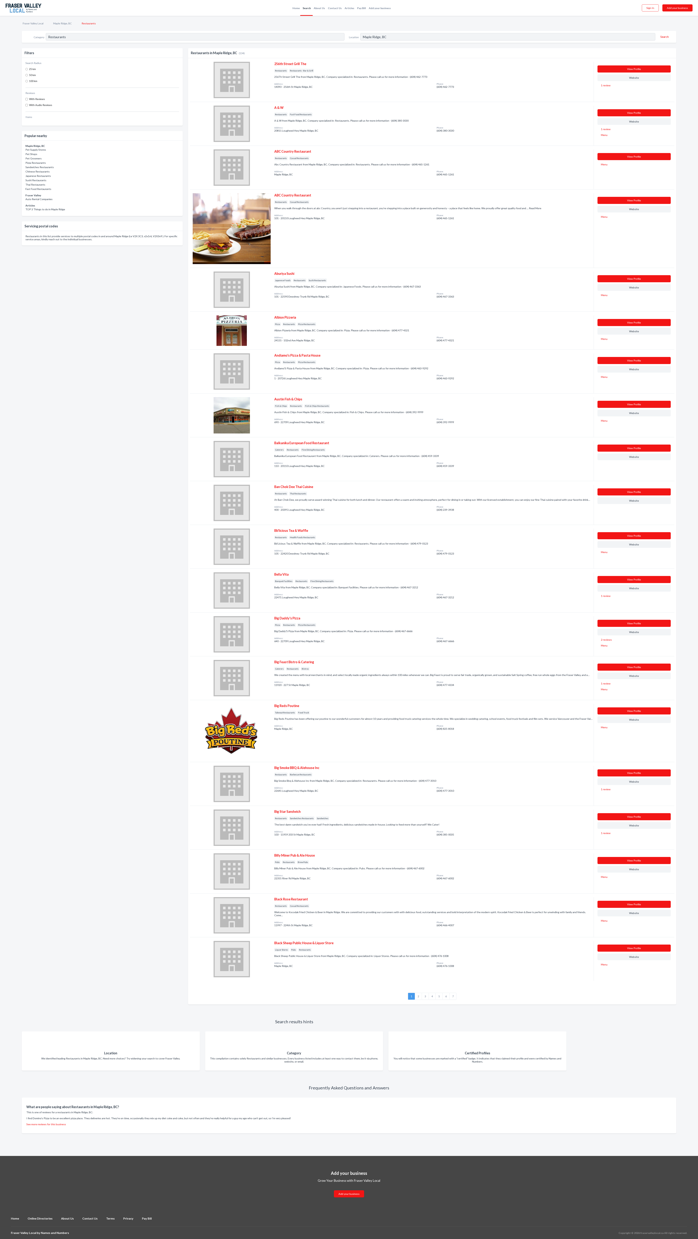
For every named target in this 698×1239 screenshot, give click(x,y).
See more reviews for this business (46, 1124)
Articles (349, 8)
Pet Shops (31, 154)
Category (39, 37)
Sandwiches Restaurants (39, 167)
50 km (32, 75)
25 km (32, 69)
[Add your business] (349, 1189)
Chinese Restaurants (37, 171)
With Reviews (37, 99)
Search (307, 8)
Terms (110, 1218)
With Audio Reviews (40, 105)
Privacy (128, 1218)
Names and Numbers (55, 1232)
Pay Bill (361, 8)
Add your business (380, 8)
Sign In (650, 7)
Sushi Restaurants (35, 180)
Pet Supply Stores (35, 149)
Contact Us (335, 8)
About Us (319, 8)
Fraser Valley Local (33, 23)
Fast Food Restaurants (38, 188)
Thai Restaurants (35, 184)
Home (296, 8)
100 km (33, 81)
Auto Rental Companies (39, 199)
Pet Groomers (33, 158)
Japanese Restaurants (38, 175)
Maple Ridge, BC (62, 23)
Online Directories (40, 1218)
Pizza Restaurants (35, 162)
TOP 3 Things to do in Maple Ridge (45, 209)
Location (354, 37)
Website (634, 77)
